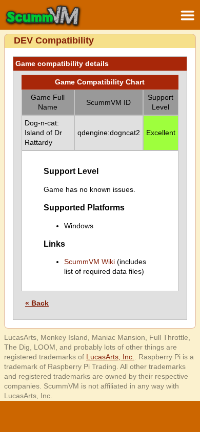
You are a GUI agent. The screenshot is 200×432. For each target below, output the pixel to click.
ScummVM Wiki (89, 261)
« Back (37, 303)
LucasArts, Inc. (110, 357)
